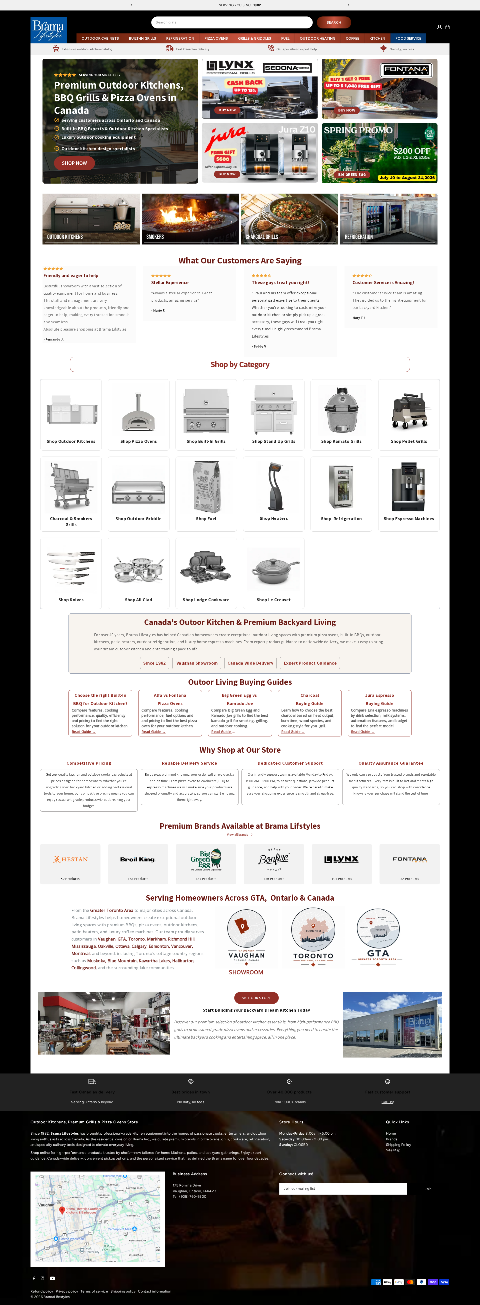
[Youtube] (52, 1279)
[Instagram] (42, 1279)
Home (391, 1133)
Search (334, 22)
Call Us (387, 1102)
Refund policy (41, 1291)
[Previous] (131, 5)
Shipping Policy (398, 1145)
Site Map (393, 1150)
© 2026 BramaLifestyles (50, 1297)
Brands (392, 1139)
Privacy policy (67, 1291)
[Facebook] (34, 1279)
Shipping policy (123, 1291)
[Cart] (448, 27)
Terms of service (94, 1291)
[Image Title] (71, 409)
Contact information (154, 1291)
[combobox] (232, 22)
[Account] (439, 27)
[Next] (348, 5)
